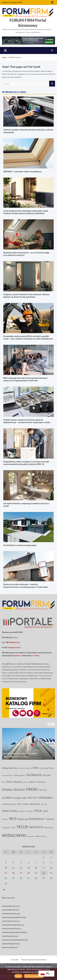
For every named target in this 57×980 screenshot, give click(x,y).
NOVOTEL (29, 811)
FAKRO (32, 789)
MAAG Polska (10, 810)
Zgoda (18, 976)
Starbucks (50, 819)
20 (28, 873)
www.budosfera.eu (10, 936)
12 (21, 867)
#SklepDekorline (9, 768)
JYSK (19, 804)
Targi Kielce (6, 828)
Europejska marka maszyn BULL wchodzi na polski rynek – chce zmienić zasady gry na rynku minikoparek (28, 337)
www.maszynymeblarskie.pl (14, 917)
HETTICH (33, 797)
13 (28, 867)
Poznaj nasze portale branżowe (34, 959)
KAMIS (25, 804)
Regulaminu (16, 655)
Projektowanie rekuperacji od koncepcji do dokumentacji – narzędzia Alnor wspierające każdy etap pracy (26, 422)
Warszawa (48, 827)
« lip (3, 889)
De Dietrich (33, 775)
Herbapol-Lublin (20, 798)
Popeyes (5, 819)
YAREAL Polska (40, 836)
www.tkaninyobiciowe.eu (13, 925)
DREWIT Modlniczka (37, 782)
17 (6, 873)
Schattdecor (37, 818)
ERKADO (19, 789)
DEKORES (47, 775)
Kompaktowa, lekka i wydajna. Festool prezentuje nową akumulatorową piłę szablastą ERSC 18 (26, 462)
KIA (42, 804)
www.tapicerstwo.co (11, 921)
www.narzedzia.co (10, 947)
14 (36, 867)
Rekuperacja (23, 819)
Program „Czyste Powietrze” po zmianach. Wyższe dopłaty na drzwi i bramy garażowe (26, 295)
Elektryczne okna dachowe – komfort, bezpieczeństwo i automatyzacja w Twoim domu (25, 585)
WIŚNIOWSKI (14, 835)
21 (36, 873)
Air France (21, 768)
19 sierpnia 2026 (13, 756)
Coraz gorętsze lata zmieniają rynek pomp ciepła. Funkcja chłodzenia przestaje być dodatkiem (25, 212)
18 (13, 873)
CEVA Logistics (19, 775)
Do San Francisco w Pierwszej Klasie (20, 753)
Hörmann (45, 797)
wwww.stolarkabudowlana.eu (15, 940)
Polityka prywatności (34, 976)
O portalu (14, 959)
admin (25, 756)
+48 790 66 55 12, (12, 642)
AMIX (35, 768)
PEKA (38, 811)
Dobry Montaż (13, 781)
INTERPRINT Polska (9, 804)
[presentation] (49, 724)
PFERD (45, 811)
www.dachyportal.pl (10, 943)
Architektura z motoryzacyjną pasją (19, 545)
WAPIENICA (36, 827)
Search (52, 84)
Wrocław (31, 836)
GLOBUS (7, 797)
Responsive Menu (52, 2)
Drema (25, 782)
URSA (13, 828)
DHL (3, 782)
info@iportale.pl (14, 647)
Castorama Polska (46, 768)
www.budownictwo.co (11, 928)
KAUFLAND (34, 804)
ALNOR (29, 768)
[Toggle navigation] (5, 50)
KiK (46, 804)
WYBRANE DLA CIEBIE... (14, 92)
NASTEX (22, 811)
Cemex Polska (7, 775)
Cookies (35, 655)
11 (13, 867)
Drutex (7, 789)
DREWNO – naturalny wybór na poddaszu (22, 171)
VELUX (22, 826)
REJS (13, 818)
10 (6, 867)
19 (21, 873)
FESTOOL (43, 790)
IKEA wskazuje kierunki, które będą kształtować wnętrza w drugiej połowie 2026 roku (25, 379)
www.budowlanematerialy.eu (14, 932)
